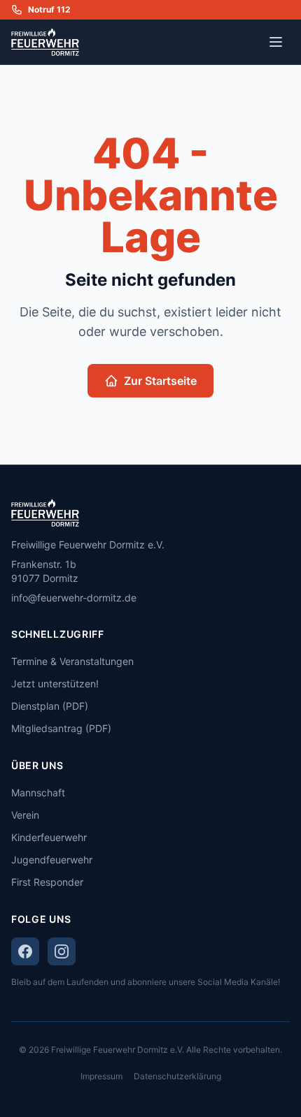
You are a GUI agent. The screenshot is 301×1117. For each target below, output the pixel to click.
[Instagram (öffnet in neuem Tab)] (62, 951)
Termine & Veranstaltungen (72, 661)
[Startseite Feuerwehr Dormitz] (45, 42)
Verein (25, 815)
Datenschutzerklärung (177, 1076)
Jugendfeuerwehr (51, 860)
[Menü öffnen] (276, 42)
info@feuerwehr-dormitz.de (73, 598)
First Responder (47, 882)
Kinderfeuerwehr (49, 837)
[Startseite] (150, 513)
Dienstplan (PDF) (49, 706)
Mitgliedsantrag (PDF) (61, 728)
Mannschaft (38, 792)
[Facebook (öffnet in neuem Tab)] (25, 951)
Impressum (101, 1076)
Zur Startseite (160, 381)
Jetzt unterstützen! (55, 683)
